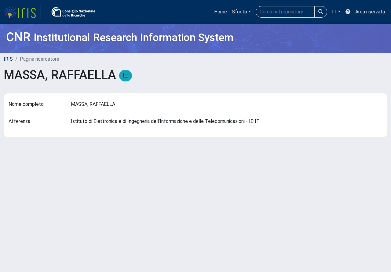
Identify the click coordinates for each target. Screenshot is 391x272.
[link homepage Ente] (73, 12)
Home (220, 12)
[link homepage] (22, 12)
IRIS (8, 59)
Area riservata (370, 12)
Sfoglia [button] (239, 12)
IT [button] (334, 12)
